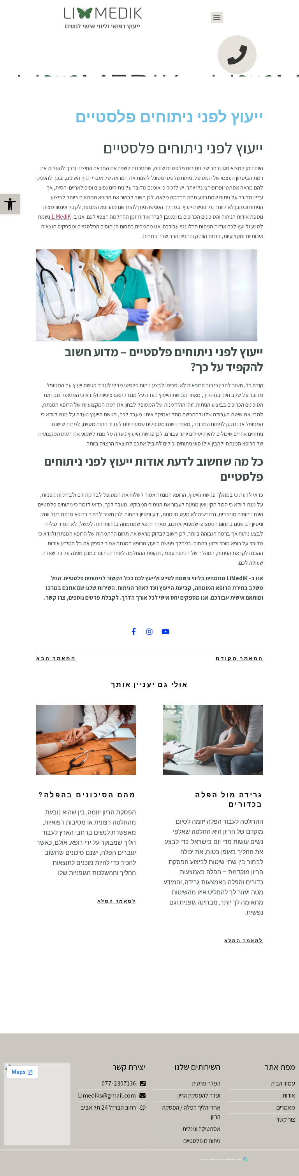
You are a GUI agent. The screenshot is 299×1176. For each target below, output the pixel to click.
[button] (217, 17)
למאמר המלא (243, 940)
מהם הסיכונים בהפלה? (87, 795)
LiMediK (61, 216)
